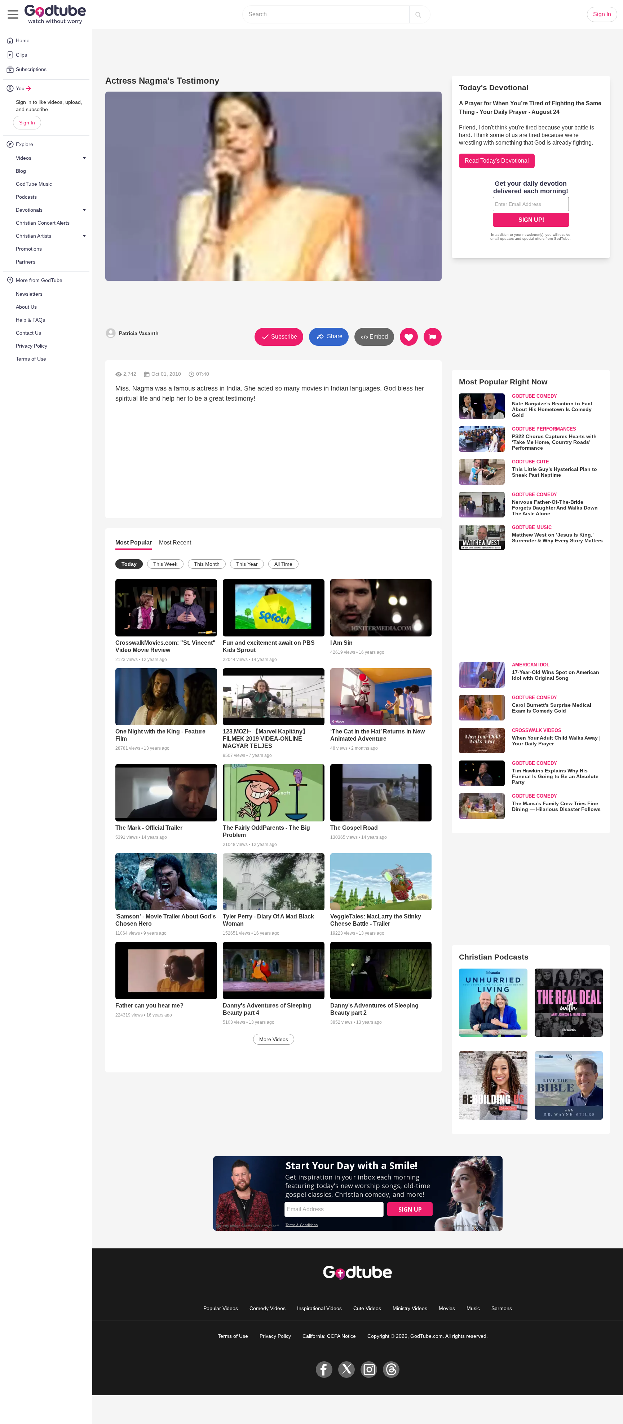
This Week (165, 564)
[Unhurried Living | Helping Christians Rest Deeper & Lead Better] (493, 1003)
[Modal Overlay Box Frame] (531, 211)
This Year (247, 564)
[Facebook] (324, 1369)
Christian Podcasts (494, 957)
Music (473, 1308)
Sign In (27, 122)
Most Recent (175, 542)
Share (334, 336)
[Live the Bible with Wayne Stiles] (569, 1085)
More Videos (273, 1039)
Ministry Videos (410, 1308)
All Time (283, 564)
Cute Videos (367, 1308)
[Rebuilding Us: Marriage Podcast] (493, 1085)
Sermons (501, 1308)
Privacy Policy (275, 1336)
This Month (207, 564)
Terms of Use (233, 1336)
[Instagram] (369, 1369)
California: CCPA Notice (329, 1336)
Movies (447, 1308)
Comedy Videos (267, 1308)
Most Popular (133, 542)
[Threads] (391, 1369)
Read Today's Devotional (497, 161)
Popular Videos (220, 1308)
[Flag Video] (433, 337)
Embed (378, 337)
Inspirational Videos (319, 1308)
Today (129, 564)
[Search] (418, 14)
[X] (346, 1369)
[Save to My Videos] (409, 337)
